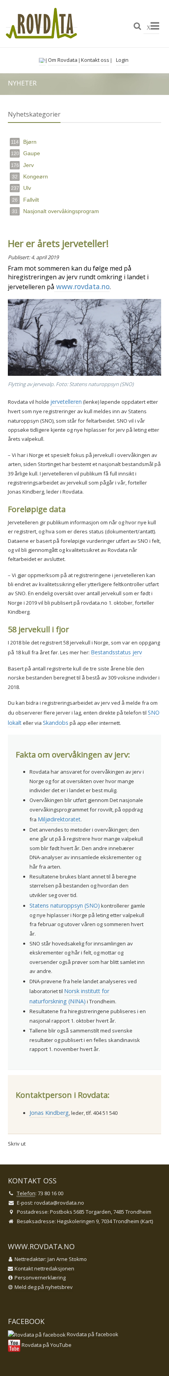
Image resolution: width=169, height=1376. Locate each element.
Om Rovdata (62, 59)
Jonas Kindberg (49, 1112)
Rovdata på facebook (92, 1334)
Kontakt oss (95, 59)
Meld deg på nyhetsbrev (44, 1287)
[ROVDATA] (41, 23)
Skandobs (55, 722)
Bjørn (24, 142)
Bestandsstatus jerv (116, 652)
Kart (147, 1221)
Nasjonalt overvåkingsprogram (55, 211)
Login (122, 59)
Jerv (22, 165)
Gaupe (25, 153)
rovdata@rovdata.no (59, 1202)
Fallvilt (25, 200)
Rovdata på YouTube (46, 1344)
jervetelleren (66, 401)
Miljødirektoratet (59, 819)
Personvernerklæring (40, 1277)
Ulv (21, 188)
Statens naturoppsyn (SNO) (64, 905)
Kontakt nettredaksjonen (44, 1268)
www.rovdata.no (82, 286)
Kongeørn (30, 176)
